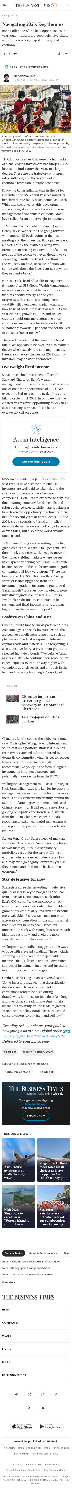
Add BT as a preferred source (29, 66)
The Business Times (38, 1448)
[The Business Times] (33, 5)
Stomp (54, 1453)
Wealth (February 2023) (38, 1051)
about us (18, 1464)
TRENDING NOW (15, 1134)
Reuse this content (17, 1072)
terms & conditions (16, 1470)
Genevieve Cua (24, 76)
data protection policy (55, 1470)
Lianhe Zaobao (61, 1448)
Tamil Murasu (39, 1453)
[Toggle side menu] (4, 5)
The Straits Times (13, 1448)
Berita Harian (21, 1453)
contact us (30, 1464)
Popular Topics (13, 1253)
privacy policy (52, 1464)
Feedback (46, 1072)
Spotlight (10, 1051)
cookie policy (35, 1470)
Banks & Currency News (43, 1253)
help (40, 1464)
